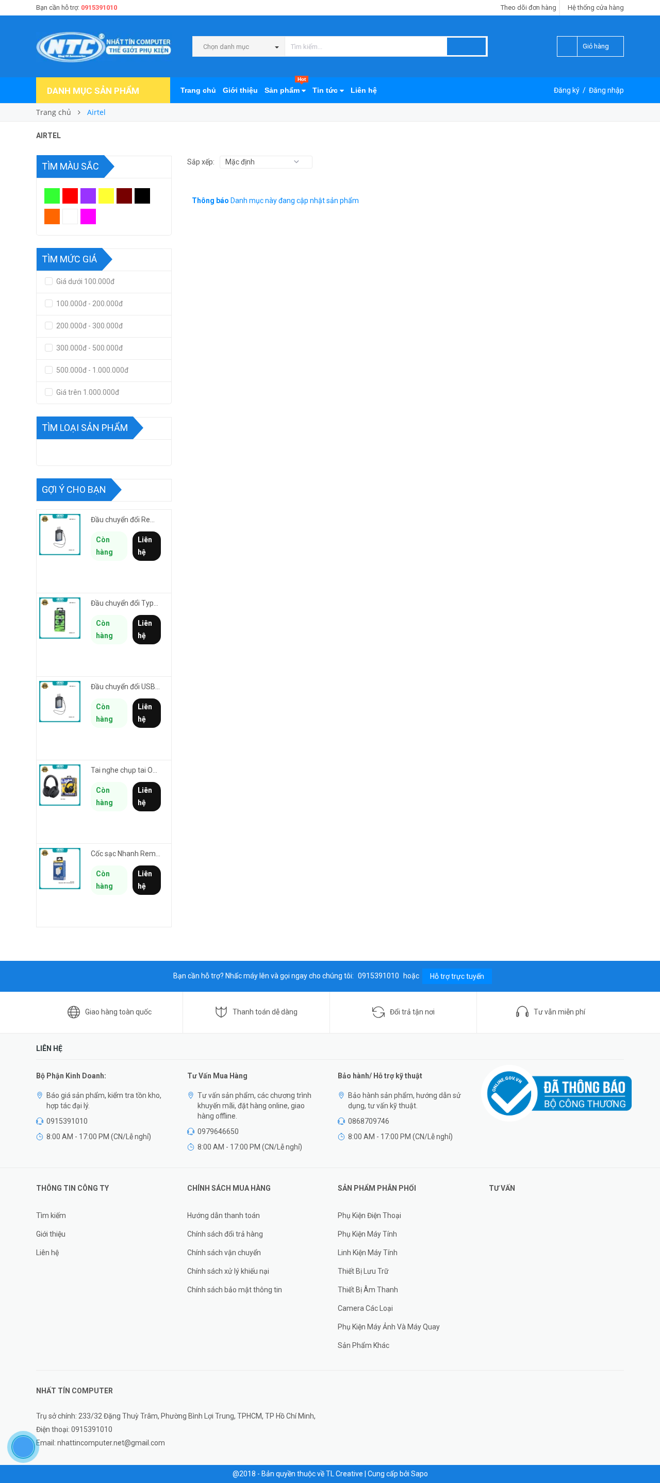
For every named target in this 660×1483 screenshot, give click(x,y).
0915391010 (99, 7)
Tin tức (326, 90)
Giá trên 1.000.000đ (87, 392)
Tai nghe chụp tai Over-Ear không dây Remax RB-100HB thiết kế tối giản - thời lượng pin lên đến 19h (126, 770)
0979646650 (218, 1131)
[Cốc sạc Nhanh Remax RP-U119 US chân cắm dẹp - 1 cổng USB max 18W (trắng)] (59, 868)
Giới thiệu (240, 90)
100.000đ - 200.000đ (89, 303)
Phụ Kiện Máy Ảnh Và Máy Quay (389, 1327)
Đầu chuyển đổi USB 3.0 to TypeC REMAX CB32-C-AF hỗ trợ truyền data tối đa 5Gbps (126, 686)
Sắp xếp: (200, 162)
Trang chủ (198, 90)
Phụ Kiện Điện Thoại (369, 1215)
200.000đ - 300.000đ (89, 326)
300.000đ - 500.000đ (89, 348)
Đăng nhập (606, 90)
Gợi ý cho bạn (74, 489)
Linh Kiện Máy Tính (368, 1252)
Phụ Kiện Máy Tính (367, 1234)
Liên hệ (364, 90)
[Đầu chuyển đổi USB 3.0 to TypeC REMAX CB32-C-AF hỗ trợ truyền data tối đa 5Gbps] (59, 701)
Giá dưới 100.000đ (84, 281)
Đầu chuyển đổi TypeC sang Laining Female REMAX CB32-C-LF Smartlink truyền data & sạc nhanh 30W (126, 603)
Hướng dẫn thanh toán (223, 1215)
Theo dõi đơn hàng (528, 7)
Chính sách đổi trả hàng (225, 1234)
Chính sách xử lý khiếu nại (228, 1271)
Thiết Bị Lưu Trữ (363, 1271)
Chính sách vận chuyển (224, 1252)
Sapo (419, 1474)
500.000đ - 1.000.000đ (91, 370)
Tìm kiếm (51, 1215)
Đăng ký (567, 90)
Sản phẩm (285, 85)
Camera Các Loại (365, 1308)
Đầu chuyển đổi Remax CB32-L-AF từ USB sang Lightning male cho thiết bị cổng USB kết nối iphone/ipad (126, 519)
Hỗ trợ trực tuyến (457, 976)
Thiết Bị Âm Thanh (368, 1290)
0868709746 (368, 1121)
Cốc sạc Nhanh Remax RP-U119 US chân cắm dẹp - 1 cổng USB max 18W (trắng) (126, 853)
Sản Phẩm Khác (363, 1345)
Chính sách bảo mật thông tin (234, 1290)
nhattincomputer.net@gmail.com (111, 1443)
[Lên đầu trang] (642, 1452)
